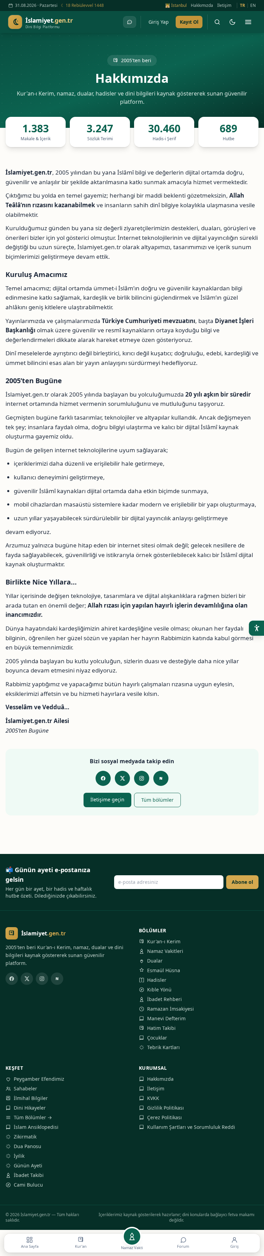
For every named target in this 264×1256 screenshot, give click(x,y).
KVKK (153, 1098)
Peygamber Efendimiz (39, 1079)
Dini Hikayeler (30, 1107)
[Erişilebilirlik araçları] (256, 628)
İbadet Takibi (29, 1175)
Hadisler (156, 980)
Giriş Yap (158, 22)
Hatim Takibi (161, 1028)
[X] (122, 778)
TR (242, 5)
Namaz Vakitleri (165, 951)
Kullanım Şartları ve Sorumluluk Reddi (191, 1127)
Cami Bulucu (28, 1184)
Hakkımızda (202, 5)
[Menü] (248, 22)
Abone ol (242, 882)
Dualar (155, 960)
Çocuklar (157, 1037)
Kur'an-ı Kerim (163, 941)
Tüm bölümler (157, 800)
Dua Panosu (27, 1146)
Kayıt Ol (189, 22)
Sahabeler (25, 1088)
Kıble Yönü (159, 989)
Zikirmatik (25, 1136)
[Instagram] (141, 778)
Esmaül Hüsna (163, 970)
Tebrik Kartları (163, 1047)
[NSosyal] (160, 778)
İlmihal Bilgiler (31, 1098)
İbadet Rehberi (164, 999)
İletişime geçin (107, 799)
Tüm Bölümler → (33, 1117)
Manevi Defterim (166, 1018)
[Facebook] (103, 778)
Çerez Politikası (164, 1117)
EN (253, 5)
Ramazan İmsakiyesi (170, 1008)
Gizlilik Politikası (165, 1107)
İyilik (19, 1156)
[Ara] (217, 22)
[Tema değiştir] (232, 22)
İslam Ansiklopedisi (36, 1127)
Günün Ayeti (28, 1165)
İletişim (224, 5)
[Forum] (129, 21)
